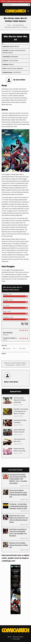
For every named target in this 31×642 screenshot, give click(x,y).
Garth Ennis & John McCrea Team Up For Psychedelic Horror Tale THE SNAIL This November (18, 533)
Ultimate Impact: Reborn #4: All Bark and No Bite (19, 400)
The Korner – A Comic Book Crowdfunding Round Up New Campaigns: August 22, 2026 (18, 506)
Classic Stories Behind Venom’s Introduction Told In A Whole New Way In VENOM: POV (18, 494)
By (10, 365)
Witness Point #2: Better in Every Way (20, 450)
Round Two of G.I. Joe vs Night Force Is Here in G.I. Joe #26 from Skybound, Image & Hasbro (18, 519)
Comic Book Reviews (16, 363)
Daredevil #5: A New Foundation (20, 421)
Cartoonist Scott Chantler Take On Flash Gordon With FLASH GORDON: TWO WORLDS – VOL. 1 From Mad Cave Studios (18, 479)
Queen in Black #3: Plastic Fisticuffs (19, 431)
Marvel (24, 363)
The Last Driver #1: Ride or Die (19, 440)
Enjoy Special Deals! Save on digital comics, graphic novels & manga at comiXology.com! (15, 558)
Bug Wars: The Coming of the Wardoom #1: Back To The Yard (21, 411)
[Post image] (7, 400)
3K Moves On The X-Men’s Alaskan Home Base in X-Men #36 (18, 545)
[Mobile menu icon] (28, 11)
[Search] (28, 4)
